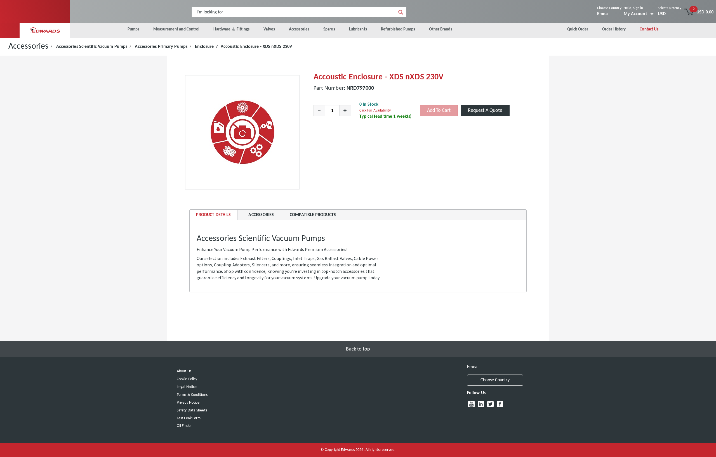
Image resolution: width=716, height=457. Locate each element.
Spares (329, 29)
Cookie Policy (187, 379)
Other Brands (440, 29)
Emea (602, 14)
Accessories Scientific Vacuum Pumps (92, 46)
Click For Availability (375, 110)
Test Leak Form (189, 418)
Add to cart (439, 110)
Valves (269, 29)
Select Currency (670, 8)
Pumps (134, 29)
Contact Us (649, 29)
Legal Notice (187, 387)
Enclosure (204, 46)
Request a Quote (485, 110)
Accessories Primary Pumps (161, 46)
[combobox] (293, 12)
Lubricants (358, 29)
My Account (635, 14)
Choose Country (609, 8)
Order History (614, 29)
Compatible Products (313, 215)
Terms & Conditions (192, 395)
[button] (319, 110)
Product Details (213, 216)
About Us (184, 371)
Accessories (299, 29)
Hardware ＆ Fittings (231, 29)
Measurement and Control (176, 29)
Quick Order (577, 29)
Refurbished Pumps (398, 29)
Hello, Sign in (633, 8)
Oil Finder (184, 426)
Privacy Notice (188, 403)
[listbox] (670, 14)
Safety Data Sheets (192, 410)
